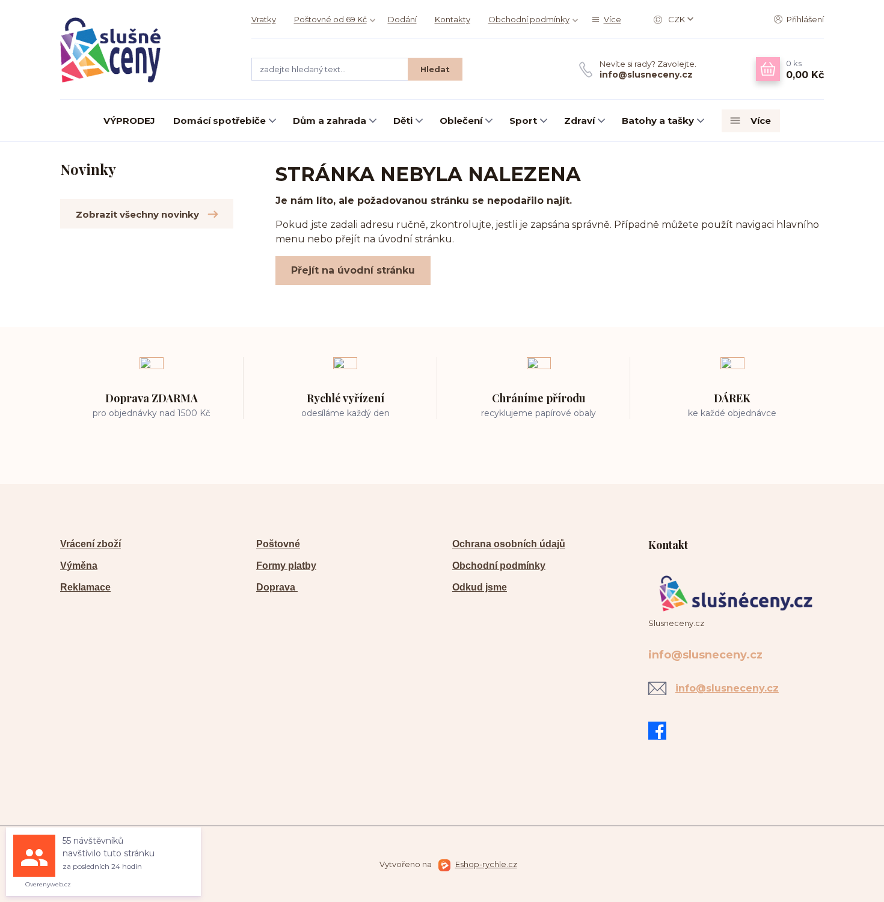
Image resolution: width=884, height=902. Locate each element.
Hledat (435, 69)
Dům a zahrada (329, 120)
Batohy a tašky (658, 120)
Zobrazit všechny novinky (137, 214)
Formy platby (286, 565)
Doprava (277, 587)
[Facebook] (660, 731)
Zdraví (579, 120)
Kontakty (452, 19)
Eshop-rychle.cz (486, 864)
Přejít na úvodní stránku (353, 270)
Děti (403, 120)
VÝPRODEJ (129, 120)
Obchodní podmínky (528, 19)
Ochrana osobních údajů (508, 544)
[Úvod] (143, 49)
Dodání (402, 19)
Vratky (263, 19)
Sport (523, 120)
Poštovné (278, 544)
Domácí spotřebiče (219, 120)
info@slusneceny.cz (646, 74)
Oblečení (461, 120)
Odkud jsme (479, 587)
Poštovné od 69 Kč (330, 19)
